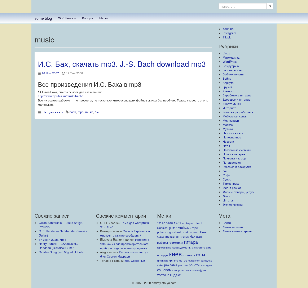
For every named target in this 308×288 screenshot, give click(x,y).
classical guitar (167, 228)
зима (208, 247)
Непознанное (232, 137)
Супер (227, 179)
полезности (194, 260)
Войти (227, 223)
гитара (191, 241)
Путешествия (232, 162)
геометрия (176, 242)
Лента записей (233, 227)
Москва (228, 124)
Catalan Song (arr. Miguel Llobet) (61, 252)
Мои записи (231, 120)
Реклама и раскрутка (237, 166)
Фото (226, 196)
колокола (188, 255)
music (89, 112)
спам (167, 269)
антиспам (182, 236)
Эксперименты (233, 204)
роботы (194, 265)
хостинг (163, 274)
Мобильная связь (235, 116)
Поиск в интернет (235, 154)
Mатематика (231, 57)
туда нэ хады (192, 270)
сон (225, 171)
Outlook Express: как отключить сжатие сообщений (125, 233)
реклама (170, 265)
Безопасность (232, 70)
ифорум (162, 255)
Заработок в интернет (238, 95)
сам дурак (206, 265)
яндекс (175, 274)
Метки (103, 18)
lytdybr (187, 228)
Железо (228, 91)
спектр (176, 270)
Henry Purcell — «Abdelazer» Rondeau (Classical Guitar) (58, 246)
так (182, 270)
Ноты (226, 145)
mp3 (81, 112)
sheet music (181, 232)
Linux (226, 53)
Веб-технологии (234, 74)
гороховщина (164, 247)
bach (73, 112)
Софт (226, 175)
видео (199, 236)
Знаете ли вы (232, 103)
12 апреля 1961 (169, 223)
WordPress (66, 18)
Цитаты (228, 200)
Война (227, 78)
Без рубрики (231, 66)
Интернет (229, 108)
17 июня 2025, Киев (52, 239)
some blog (43, 18)
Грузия (227, 87)
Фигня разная (232, 187)
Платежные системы (237, 150)
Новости (228, 141)
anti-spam (188, 223)
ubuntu (194, 232)
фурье (202, 270)
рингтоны (183, 265)
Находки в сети (53, 112)
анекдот (169, 236)
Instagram (229, 33)
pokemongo (165, 232)
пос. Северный (134, 260)
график (176, 247)
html (180, 227)
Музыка (228, 129)
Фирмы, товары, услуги (239, 192)
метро (183, 260)
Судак (160, 236)
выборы (162, 242)
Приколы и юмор (234, 158)
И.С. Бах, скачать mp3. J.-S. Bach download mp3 (122, 63)
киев (175, 253)
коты (200, 254)
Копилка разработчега (238, 112)
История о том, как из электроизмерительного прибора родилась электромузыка (124, 243)
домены (185, 247)
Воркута (87, 18)
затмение (198, 247)
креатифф (162, 260)
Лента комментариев (237, 231)
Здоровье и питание (236, 99)
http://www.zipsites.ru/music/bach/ (60, 96)
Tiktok (227, 37)
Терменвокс (231, 183)
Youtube (228, 29)
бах (97, 112)
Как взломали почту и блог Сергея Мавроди (124, 254)
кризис (173, 260)
